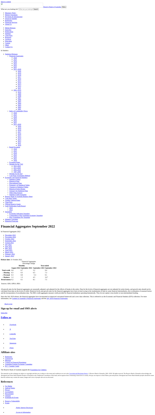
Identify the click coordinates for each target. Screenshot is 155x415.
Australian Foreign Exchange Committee (18, 364)
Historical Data (14, 181)
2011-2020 (17, 168)
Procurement (9, 394)
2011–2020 (17, 69)
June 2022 (8, 246)
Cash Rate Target (11, 198)
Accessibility (9, 392)
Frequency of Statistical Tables (19, 185)
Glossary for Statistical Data (18, 191)
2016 (19, 79)
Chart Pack (8, 35)
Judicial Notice (10, 388)
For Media (8, 386)
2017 (19, 77)
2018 (19, 75)
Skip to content (6, 2)
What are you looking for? (9, 9)
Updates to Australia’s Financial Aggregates (26, 298)
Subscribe (4, 313)
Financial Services (11, 22)
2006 (19, 100)
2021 (15, 67)
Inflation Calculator (11, 219)
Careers (7, 43)
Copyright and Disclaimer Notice (78, 373)
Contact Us (9, 47)
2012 (19, 86)
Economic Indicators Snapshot (19, 214)
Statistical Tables (14, 179)
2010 (19, 92)
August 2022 (9, 243)
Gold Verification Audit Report (15, 206)
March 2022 (9, 252)
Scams (7, 403)
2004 (19, 103)
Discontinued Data (15, 183)
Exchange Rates (14, 162)
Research (8, 37)
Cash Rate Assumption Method (19, 176)
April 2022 (8, 250)
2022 (15, 65)
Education (8, 41)
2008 (19, 96)
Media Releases (10, 28)
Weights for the (15, 174)
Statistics (8, 34)
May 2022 (8, 248)
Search (36, 9)
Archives (8, 39)
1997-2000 (17, 172)
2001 (19, 109)
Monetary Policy (10, 13)
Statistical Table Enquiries (17, 195)
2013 (19, 84)
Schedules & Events (11, 397)
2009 (19, 94)
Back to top (8, 304)
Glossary (8, 396)
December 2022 (10, 235)
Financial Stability (11, 19)
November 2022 (10, 237)
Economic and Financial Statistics (16, 177)
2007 (19, 98)
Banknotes (8, 20)
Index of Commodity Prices (18, 111)
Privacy (7, 390)
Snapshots (8, 212)
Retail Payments (14, 147)
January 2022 (9, 256)
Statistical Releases (11, 54)
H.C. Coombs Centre (12, 366)
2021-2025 (17, 166)
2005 (19, 101)
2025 (15, 60)
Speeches (8, 30)
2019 (19, 73)
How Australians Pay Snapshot (19, 217)
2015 (19, 81)
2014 (19, 82)
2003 (19, 105)
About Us (8, 24)
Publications (9, 32)
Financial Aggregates (16, 56)
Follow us (6, 317)
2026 (15, 58)
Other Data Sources (15, 193)
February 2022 (10, 254)
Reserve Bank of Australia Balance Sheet (18, 196)
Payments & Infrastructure (13, 17)
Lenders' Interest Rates (12, 200)
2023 (15, 63)
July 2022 (8, 245)
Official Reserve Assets (13, 204)
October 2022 (9, 239)
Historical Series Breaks (17, 189)
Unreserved (9, 358)
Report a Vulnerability (12, 401)
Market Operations (11, 15)
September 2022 (10, 241)
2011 (19, 88)
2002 (19, 107)
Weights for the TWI (16, 164)
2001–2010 (17, 90)
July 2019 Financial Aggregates (57, 298)
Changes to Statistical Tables (18, 187)
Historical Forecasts (11, 221)
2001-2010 (17, 170)
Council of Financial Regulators (15, 362)
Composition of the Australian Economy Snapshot (26, 215)
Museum (8, 360)
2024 (15, 62)
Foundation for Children (38, 370)
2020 (19, 71)
